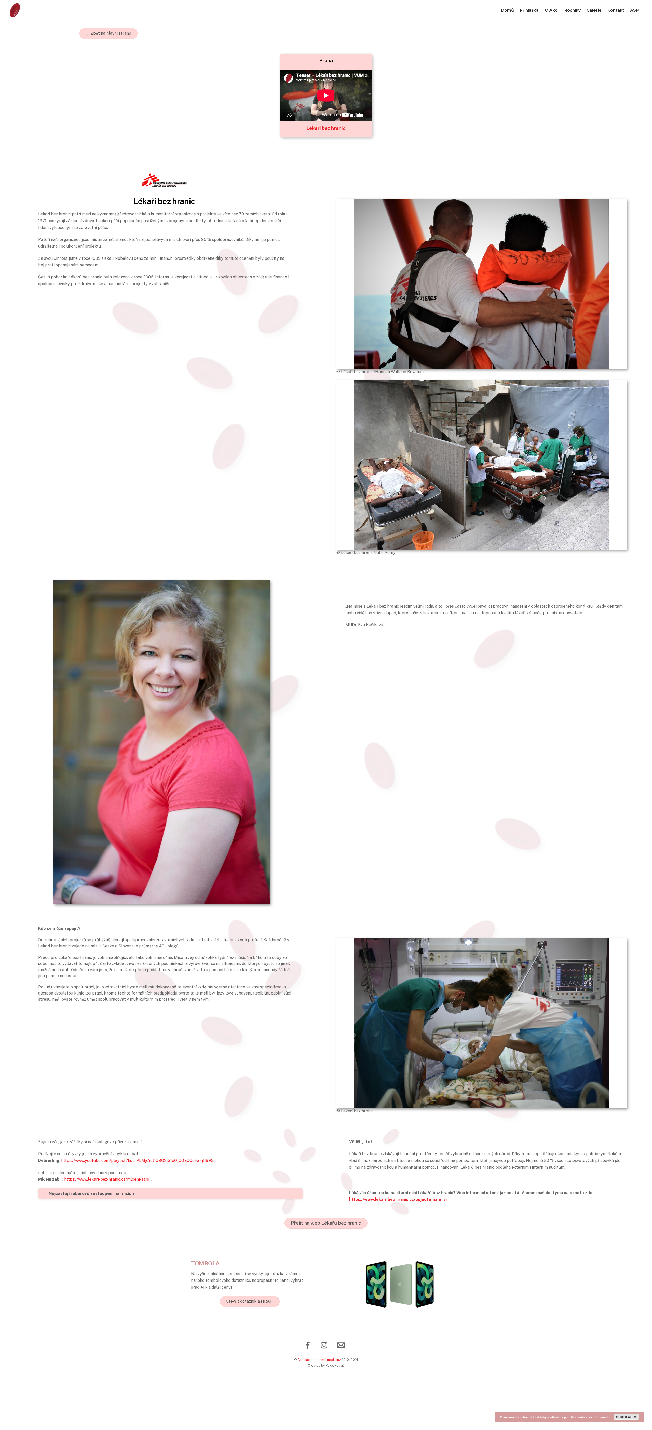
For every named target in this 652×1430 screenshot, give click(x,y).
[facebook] (309, 1345)
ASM (635, 10)
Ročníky (572, 10)
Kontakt (615, 10)
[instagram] (325, 1345)
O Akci (552, 10)
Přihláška (529, 10)
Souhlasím (626, 1416)
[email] (342, 1345)
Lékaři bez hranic (326, 128)
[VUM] (14, 15)
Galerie (594, 10)
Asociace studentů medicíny (319, 1360)
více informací (598, 1417)
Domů (507, 10)
